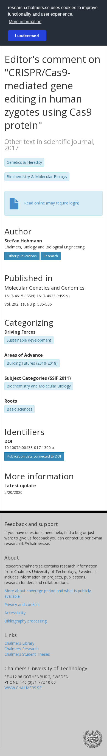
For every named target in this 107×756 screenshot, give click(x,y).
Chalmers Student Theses (27, 654)
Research (51, 256)
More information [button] (25, 21)
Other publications (21, 256)
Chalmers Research (21, 648)
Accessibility (15, 612)
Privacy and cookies (22, 604)
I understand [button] (27, 36)
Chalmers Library (19, 643)
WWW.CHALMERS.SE (22, 687)
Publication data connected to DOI (34, 456)
